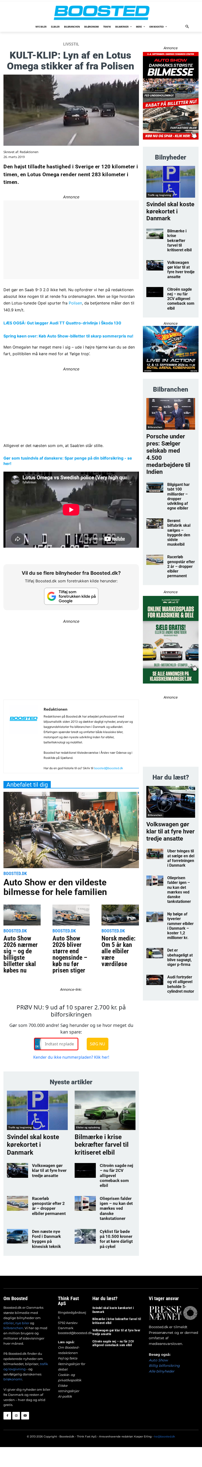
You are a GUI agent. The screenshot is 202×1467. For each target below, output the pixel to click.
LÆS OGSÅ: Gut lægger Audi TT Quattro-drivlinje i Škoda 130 (62, 322)
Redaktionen (29, 152)
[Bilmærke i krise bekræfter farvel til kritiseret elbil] (105, 1110)
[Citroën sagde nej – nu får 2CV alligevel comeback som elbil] (85, 1170)
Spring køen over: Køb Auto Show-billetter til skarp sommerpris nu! (68, 336)
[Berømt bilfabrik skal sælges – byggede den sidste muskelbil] (154, 523)
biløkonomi (12, 1379)
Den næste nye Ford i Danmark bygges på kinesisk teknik (46, 1239)
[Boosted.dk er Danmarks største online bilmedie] (101, 12)
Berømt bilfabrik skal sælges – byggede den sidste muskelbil (178, 532)
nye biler (22, 1323)
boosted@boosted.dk (108, 768)
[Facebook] (7, 1415)
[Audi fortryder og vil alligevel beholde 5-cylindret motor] (154, 980)
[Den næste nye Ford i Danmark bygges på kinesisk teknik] (17, 1236)
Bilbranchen (155, 427)
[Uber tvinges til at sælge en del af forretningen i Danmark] (154, 854)
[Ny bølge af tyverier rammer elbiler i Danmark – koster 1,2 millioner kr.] (154, 917)
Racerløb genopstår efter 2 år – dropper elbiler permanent (49, 1206)
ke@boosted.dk (164, 1436)
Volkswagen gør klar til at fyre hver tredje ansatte (49, 1170)
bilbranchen (13, 1328)
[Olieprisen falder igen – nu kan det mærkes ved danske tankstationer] (85, 1203)
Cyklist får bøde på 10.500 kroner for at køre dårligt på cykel (116, 1239)
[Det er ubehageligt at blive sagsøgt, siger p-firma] (154, 953)
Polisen (75, 303)
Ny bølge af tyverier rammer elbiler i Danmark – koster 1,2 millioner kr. (180, 926)
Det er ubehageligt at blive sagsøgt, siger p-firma (180, 957)
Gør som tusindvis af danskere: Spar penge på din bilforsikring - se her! (67, 461)
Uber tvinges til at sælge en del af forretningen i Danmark (180, 858)
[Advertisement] (71, 659)
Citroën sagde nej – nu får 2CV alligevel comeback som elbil (180, 299)
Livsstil (71, 44)
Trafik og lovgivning (20, 1127)
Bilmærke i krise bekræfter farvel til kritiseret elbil (102, 1144)
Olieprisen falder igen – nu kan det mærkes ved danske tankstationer (116, 1208)
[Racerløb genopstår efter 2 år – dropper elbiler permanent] (17, 1203)
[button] (187, 27)
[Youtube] (25, 1415)
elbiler (8, 1323)
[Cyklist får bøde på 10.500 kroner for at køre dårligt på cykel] (85, 1236)
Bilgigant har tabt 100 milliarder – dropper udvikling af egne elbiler (178, 496)
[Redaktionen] (23, 738)
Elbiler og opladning (88, 1127)
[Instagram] (16, 1415)
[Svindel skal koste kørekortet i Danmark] (37, 1110)
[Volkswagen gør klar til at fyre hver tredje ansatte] (17, 1170)
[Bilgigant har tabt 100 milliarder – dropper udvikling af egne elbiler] (154, 487)
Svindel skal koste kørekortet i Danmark (33, 1144)
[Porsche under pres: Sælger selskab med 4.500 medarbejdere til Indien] (170, 414)
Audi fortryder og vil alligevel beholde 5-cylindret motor (180, 984)
